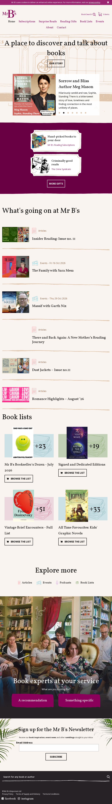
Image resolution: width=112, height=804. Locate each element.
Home (11, 21)
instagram (27, 799)
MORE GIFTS (56, 183)
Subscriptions (27, 21)
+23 (40, 446)
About (49, 27)
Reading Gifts (68, 21)
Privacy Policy (7, 794)
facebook (10, 799)
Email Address (24, 742)
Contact (61, 27)
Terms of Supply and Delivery (28, 794)
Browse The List (20, 478)
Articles (42, 230)
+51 (40, 509)
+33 (95, 509)
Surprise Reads (48, 21)
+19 (94, 446)
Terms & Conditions (51, 794)
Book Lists (86, 21)
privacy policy (94, 2)
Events (100, 21)
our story (56, 63)
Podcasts (65, 583)
